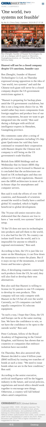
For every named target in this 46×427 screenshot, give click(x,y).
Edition (30, 2)
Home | (4, 6)
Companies (13, 6)
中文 (11, 425)
